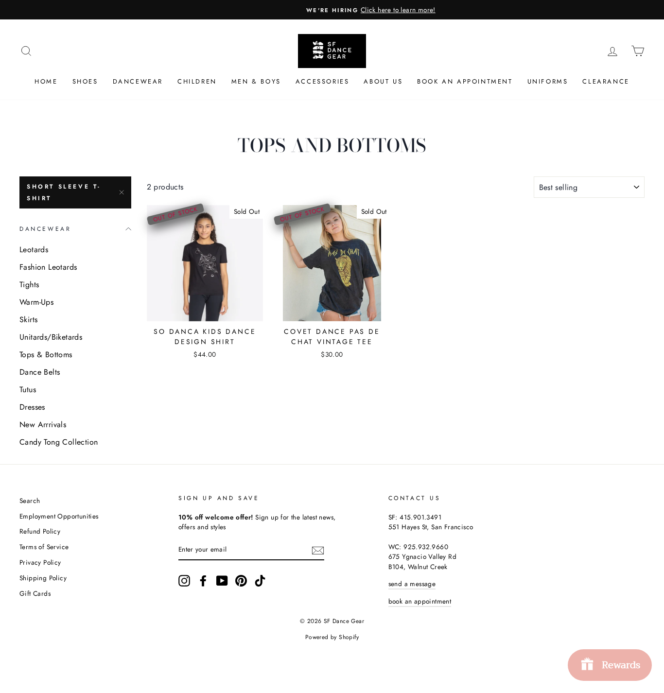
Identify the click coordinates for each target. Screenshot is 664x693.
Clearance (605, 81)
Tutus (27, 389)
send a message (412, 584)
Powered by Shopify (332, 637)
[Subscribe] (318, 549)
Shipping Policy (43, 578)
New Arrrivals (42, 424)
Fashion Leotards (48, 267)
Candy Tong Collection (58, 442)
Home (46, 81)
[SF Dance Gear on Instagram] (184, 581)
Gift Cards (35, 593)
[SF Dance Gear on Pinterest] (241, 581)
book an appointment (420, 601)
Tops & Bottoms (45, 354)
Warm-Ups (36, 302)
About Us (383, 81)
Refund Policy (39, 531)
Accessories (322, 81)
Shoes (85, 81)
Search (29, 500)
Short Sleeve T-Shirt (64, 192)
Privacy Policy (40, 562)
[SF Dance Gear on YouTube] (222, 581)
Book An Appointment (464, 81)
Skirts (28, 319)
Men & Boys (256, 81)
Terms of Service (44, 547)
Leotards (33, 249)
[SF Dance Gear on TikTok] (260, 581)
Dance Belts (39, 372)
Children (197, 81)
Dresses (32, 407)
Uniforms (547, 81)
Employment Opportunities (59, 516)
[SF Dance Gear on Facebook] (203, 581)
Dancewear (138, 81)
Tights (29, 284)
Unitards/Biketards (50, 337)
